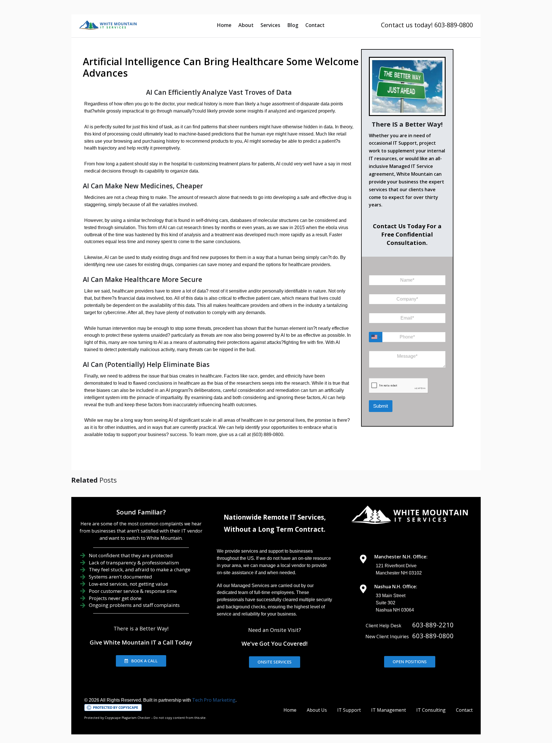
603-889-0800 (433, 635)
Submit (380, 406)
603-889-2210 (433, 624)
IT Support (349, 710)
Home (224, 25)
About (246, 25)
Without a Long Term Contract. (274, 529)
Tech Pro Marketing (213, 700)
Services (270, 25)
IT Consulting (431, 710)
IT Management (388, 710)
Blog (292, 25)
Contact (315, 25)
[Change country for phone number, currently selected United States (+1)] (375, 337)
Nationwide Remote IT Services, (275, 517)
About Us (317, 710)
